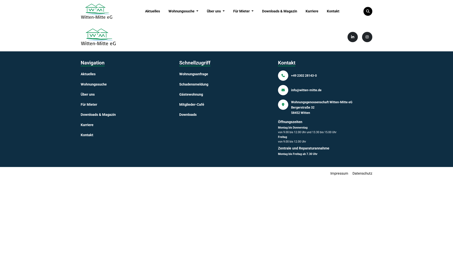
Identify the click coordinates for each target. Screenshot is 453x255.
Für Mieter (89, 104)
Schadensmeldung (193, 84)
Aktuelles (152, 11)
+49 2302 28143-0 (304, 75)
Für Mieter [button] (242, 11)
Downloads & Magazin (279, 11)
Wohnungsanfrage (193, 74)
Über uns (88, 94)
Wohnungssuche (94, 84)
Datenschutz (362, 173)
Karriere (312, 11)
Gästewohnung (191, 94)
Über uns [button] (214, 11)
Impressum (339, 173)
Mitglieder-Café (191, 104)
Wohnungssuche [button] (181, 11)
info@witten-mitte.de (306, 90)
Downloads (188, 114)
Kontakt (333, 11)
